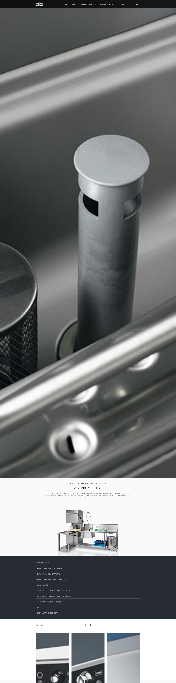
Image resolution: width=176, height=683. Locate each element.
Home (71, 483)
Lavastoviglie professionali (84, 483)
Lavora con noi (105, 4)
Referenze (83, 4)
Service (90, 4)
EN (123, 4)
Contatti (114, 4)
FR (124, 4)
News (96, 4)
